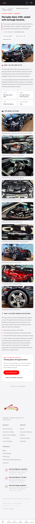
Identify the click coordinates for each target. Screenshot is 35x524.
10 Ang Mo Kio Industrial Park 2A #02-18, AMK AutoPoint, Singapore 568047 (18, 488)
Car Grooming (7, 429)
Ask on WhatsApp (11, 372)
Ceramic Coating (8, 432)
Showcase (11, 8)
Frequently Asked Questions (12, 459)
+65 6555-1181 (20, 474)
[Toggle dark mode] (27, 2)
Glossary (6, 463)
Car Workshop (7, 441)
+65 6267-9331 (20, 482)
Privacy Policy (17, 503)
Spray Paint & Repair (9, 435)
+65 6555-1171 (20, 490)
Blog (4, 450)
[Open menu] (31, 2)
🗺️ (26, 522)
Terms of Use (7, 503)
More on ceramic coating (14, 377)
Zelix (12, 508)
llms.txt (11, 505)
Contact (22, 435)
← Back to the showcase (17, 386)
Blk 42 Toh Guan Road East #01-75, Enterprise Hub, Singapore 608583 (17, 479)
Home (3, 8)
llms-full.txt (18, 505)
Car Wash (6, 438)
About (22, 429)
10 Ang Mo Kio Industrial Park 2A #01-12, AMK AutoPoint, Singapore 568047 (18, 471)
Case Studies (7, 453)
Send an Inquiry (25, 438)
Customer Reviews (26, 432)
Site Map (23, 441)
